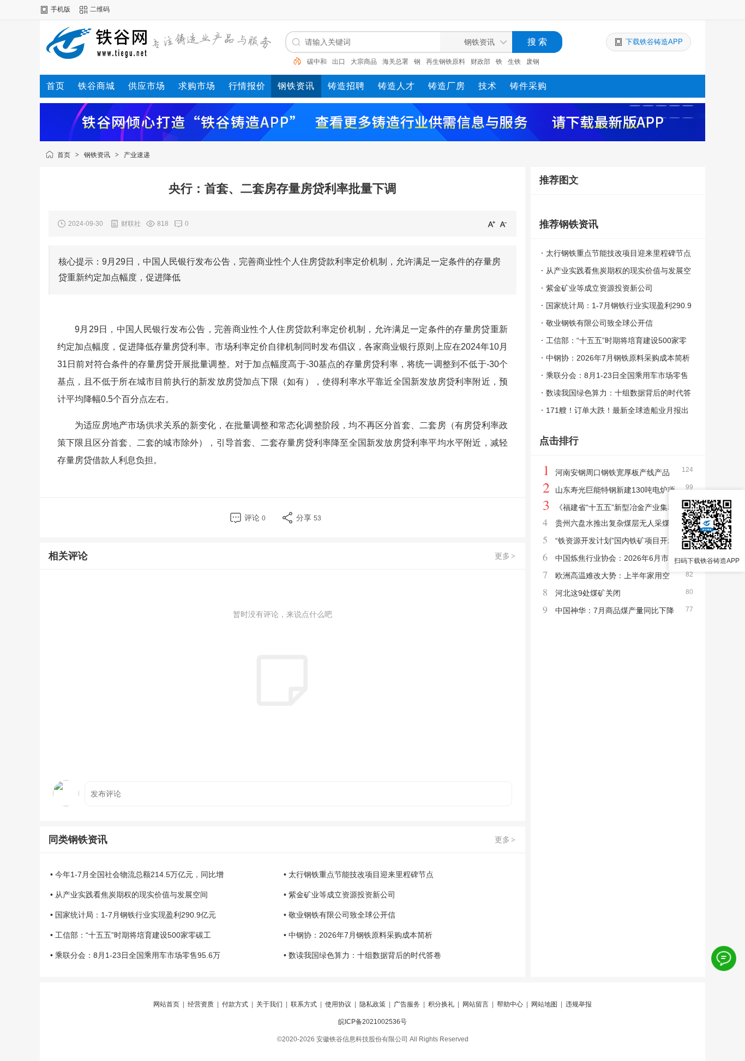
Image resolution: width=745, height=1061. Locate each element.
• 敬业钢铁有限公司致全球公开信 (339, 914)
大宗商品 (364, 61)
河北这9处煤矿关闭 (588, 593)
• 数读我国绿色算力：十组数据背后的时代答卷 (362, 955)
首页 (63, 155)
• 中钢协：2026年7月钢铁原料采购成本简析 (358, 935)
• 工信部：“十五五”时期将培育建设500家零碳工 (130, 935)
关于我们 (269, 1004)
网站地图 (544, 1004)
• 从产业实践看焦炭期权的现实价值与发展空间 (129, 894)
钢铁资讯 (97, 155)
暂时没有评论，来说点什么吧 (282, 614)
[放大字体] (491, 223)
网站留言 (475, 1004)
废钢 (532, 61)
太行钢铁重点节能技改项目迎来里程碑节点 (618, 253)
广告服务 (407, 1004)
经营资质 (201, 1004)
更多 (505, 556)
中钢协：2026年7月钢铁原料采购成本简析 (618, 357)
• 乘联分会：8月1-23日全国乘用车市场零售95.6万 (135, 955)
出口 (338, 61)
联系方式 (304, 1004)
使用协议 (338, 1004)
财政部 (480, 61)
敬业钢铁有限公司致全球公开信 (599, 323)
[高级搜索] (293, 61)
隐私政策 (372, 1004)
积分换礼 (441, 1004)
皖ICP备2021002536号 (372, 1022)
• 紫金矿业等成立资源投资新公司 (339, 894)
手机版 (60, 9)
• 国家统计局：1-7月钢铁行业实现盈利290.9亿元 (133, 914)
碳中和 (317, 61)
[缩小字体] (503, 223)
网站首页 (166, 1004)
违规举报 (579, 1004)
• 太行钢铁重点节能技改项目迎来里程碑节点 (359, 874)
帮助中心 (510, 1004)
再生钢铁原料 (445, 61)
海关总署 (395, 61)
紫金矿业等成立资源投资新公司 (599, 288)
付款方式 (235, 1004)
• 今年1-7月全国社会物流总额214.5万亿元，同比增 (137, 874)
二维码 (100, 9)
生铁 (514, 61)
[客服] (724, 958)
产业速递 (137, 155)
